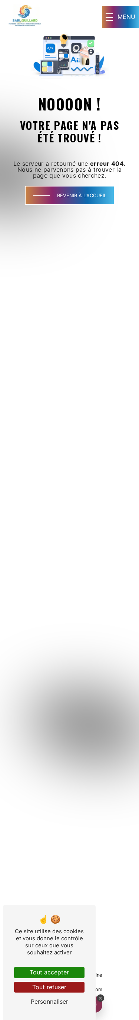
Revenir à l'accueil (81, 195)
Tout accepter (49, 972)
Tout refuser (49, 987)
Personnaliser (49, 1001)
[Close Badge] (100, 998)
